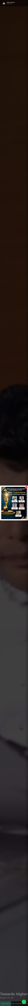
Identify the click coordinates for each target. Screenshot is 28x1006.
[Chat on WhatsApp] (24, 1002)
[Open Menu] (25, 3)
